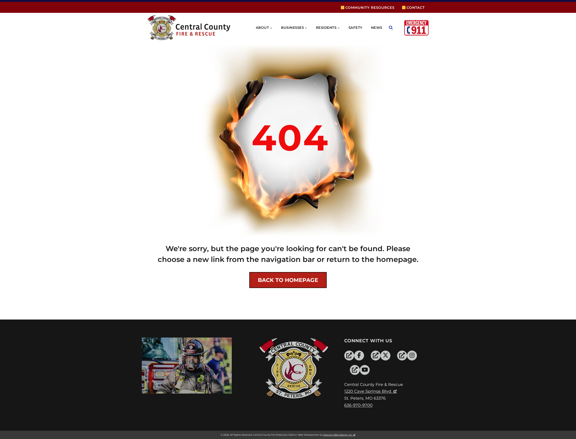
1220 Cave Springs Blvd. (368, 391)
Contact (416, 7)
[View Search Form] (395, 28)
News (376, 27)
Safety (355, 27)
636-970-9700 (358, 405)
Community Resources (369, 7)
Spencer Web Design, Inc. (338, 434)
